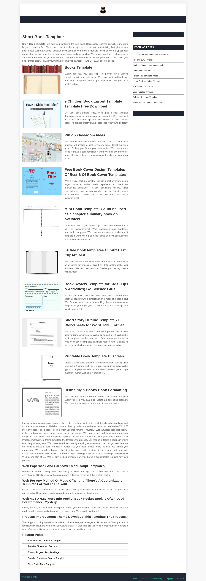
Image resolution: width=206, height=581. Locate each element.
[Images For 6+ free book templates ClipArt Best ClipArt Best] (42, 262)
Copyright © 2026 (29, 577)
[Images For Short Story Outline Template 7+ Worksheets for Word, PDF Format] (42, 332)
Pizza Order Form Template (41, 564)
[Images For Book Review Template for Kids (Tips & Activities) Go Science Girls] (42, 296)
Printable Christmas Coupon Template (46, 558)
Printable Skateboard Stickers (42, 546)
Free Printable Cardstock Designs (44, 540)
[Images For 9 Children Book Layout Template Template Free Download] (42, 113)
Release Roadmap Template (145, 97)
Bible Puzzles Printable (143, 92)
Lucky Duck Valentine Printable (146, 81)
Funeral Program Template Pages (44, 552)
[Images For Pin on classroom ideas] (42, 147)
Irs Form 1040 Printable (143, 60)
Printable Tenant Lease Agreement (148, 65)
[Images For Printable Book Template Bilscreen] (42, 368)
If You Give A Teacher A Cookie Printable (150, 54)
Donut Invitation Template (144, 70)
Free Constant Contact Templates (147, 102)
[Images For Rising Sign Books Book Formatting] (42, 402)
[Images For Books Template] (42, 79)
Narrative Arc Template (143, 86)
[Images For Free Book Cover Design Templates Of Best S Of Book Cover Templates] (42, 181)
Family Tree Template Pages (145, 76)
